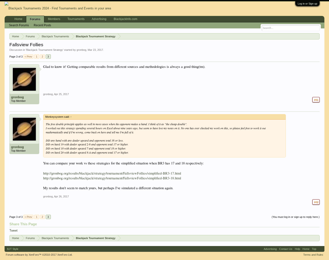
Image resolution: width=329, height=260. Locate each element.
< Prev (28, 56)
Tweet (13, 230)
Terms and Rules (313, 254)
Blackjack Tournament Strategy (44, 49)
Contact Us (285, 248)
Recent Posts (42, 25)
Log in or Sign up (307, 3)
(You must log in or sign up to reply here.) (296, 216)
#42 (316, 202)
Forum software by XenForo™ (39, 254)
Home (18, 19)
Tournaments (76, 19)
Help (297, 248)
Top (314, 248)
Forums (35, 19)
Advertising (99, 19)
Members (54, 19)
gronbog (81, 49)
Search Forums (19, 25)
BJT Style (12, 248)
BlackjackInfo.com (125, 19)
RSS (320, 249)
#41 (316, 99)
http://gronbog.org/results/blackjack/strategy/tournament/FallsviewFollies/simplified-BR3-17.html (112, 173)
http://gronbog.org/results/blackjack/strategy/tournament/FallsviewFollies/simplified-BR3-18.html (112, 178)
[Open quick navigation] (317, 36)
